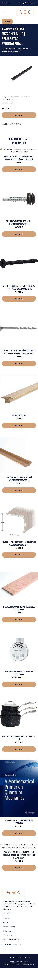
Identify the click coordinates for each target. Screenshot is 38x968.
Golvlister (10, 99)
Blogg (12, 961)
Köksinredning (8, 931)
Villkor (26, 961)
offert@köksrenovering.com (28, 3)
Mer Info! (19, 115)
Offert (7, 21)
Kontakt (19, 961)
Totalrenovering (9, 935)
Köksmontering (9, 927)
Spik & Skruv (16, 97)
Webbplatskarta (28, 964)
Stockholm (6, 3)
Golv (28, 97)
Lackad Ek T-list (19, 415)
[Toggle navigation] (4, 12)
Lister (33, 97)
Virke (24, 97)
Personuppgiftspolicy (12, 964)
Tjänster (6, 918)
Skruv (4, 99)
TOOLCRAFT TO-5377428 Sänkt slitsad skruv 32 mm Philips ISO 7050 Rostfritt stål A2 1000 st (19, 855)
